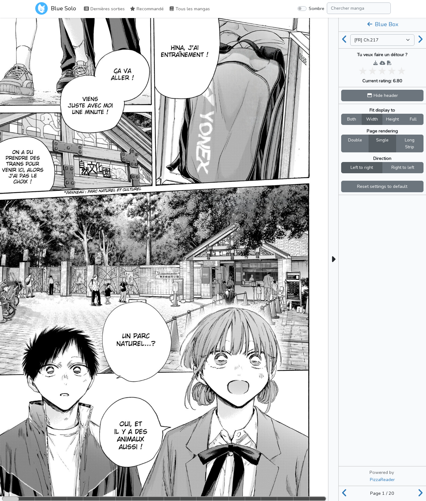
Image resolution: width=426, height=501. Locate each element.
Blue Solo (62, 8)
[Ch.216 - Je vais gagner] (345, 39)
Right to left (402, 167)
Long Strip (409, 143)
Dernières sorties (107, 9)
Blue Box (385, 24)
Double (355, 140)
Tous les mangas (192, 9)
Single (382, 140)
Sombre (316, 8)
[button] (382, 95)
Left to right (362, 167)
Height (392, 119)
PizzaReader (382, 479)
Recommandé (149, 9)
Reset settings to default (382, 186)
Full (413, 119)
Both (351, 119)
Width (372, 119)
